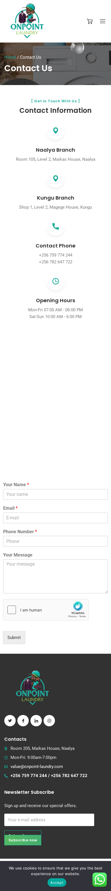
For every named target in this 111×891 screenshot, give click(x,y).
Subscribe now (23, 840)
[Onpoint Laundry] (27, 21)
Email (10, 508)
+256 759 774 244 (55, 255)
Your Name (16, 484)
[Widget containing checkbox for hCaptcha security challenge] (46, 610)
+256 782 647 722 (55, 261)
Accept (56, 882)
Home (10, 57)
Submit (14, 637)
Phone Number (20, 531)
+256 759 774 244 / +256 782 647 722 (49, 775)
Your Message (17, 555)
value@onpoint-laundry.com (37, 766)
